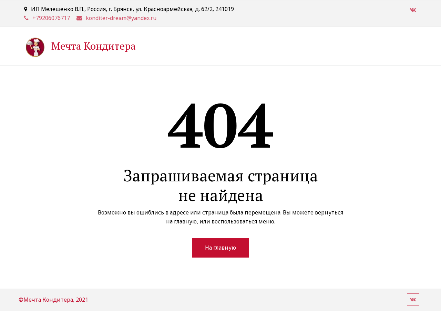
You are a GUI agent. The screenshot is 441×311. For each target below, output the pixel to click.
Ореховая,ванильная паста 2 (131, 45)
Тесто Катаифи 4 (324, 45)
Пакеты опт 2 (378, 45)
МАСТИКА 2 (63, 45)
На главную (220, 247)
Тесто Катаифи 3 (265, 45)
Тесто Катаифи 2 (206, 45)
